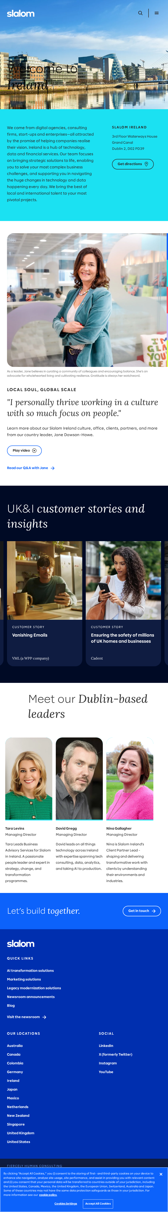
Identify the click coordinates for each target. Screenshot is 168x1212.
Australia (15, 1046)
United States (18, 1142)
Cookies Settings (65, 1203)
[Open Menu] (156, 13)
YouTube (106, 1072)
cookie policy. (48, 1195)
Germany (15, 1072)
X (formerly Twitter (115, 1054)
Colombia (15, 1063)
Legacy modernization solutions (34, 988)
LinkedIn (106, 1046)
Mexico (13, 1098)
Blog (11, 1005)
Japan (12, 1089)
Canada (13, 1054)
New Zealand (18, 1115)
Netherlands (17, 1107)
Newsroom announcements (31, 997)
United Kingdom (20, 1133)
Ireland (13, 1081)
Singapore (16, 1124)
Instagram (108, 1063)
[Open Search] (140, 13)
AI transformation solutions (30, 970)
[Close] (161, 1174)
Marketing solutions (24, 979)
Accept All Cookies (97, 1203)
